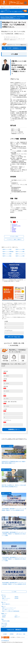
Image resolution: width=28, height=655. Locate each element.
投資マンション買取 (20, 251)
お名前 (6, 321)
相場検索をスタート (15, 48)
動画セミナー (17, 616)
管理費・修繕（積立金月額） (10, 401)
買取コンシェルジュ (6, 598)
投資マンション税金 (7, 255)
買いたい (3, 602)
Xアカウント (14, 224)
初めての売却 (4, 623)
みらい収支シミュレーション (8, 609)
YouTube (4, 615)
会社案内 (5, 634)
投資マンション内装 (20, 255)
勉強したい (4, 613)
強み (2, 619)
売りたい (3, 595)
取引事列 (16, 598)
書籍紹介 (4, 616)
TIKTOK (13, 230)
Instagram (14, 228)
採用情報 (11, 634)
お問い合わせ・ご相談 (20, 634)
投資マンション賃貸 (7, 253)
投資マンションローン (20, 253)
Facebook (14, 231)
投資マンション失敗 (20, 249)
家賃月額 (6, 386)
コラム (16, 615)
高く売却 (4, 596)
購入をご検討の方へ (6, 604)
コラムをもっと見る (14, 236)
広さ (5, 394)
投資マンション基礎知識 (8, 251)
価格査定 (16, 596)
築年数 (5, 379)
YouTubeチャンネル (16, 225)
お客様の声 (3, 626)
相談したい (3, 606)
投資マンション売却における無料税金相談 (10, 611)
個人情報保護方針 (5, 640)
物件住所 (6, 371)
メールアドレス (8, 330)
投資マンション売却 (7, 249)
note (13, 227)
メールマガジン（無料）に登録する (14, 239)
